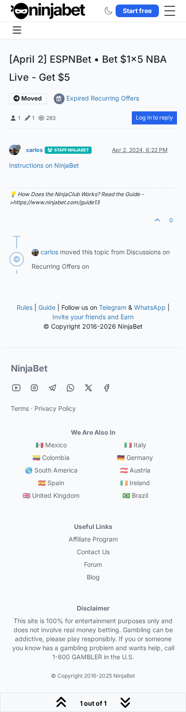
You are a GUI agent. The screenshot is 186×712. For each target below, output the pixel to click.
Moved (31, 98)
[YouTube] (16, 387)
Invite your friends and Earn (93, 317)
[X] (88, 387)
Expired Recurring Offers (102, 98)
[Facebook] (107, 387)
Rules (25, 307)
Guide (47, 307)
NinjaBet (29, 368)
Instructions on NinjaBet (44, 165)
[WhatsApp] (70, 387)
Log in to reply (154, 117)
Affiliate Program (93, 539)
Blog (93, 577)
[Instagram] (34, 387)
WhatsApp (150, 307)
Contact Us (93, 552)
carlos (34, 150)
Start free (137, 10)
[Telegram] (52, 387)
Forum (93, 564)
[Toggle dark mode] (108, 11)
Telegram (112, 307)
